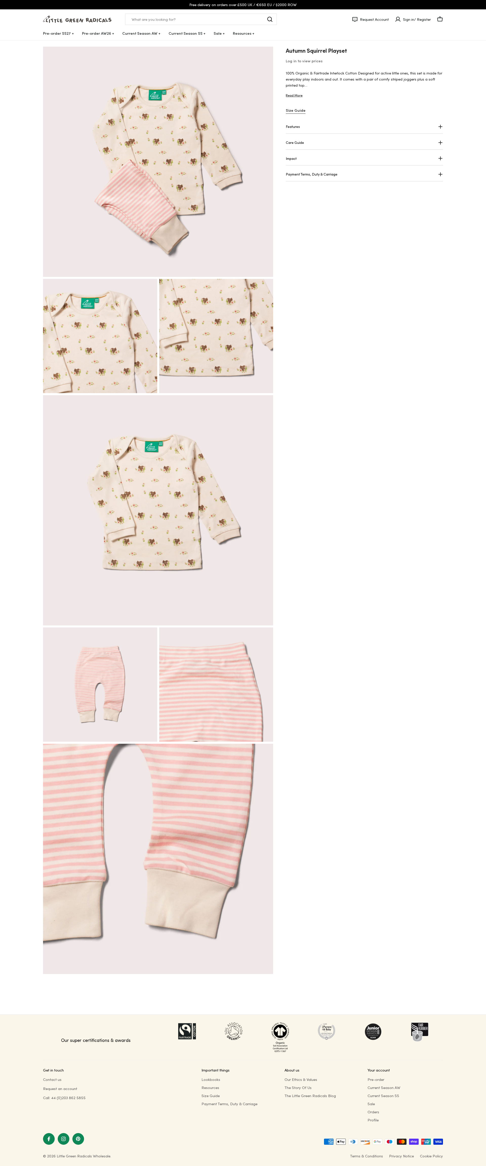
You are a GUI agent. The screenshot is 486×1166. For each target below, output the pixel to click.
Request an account (60, 1088)
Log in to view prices (304, 60)
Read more (294, 95)
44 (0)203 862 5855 (68, 1097)
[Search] (270, 19)
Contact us (52, 1079)
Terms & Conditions (366, 1155)
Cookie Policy (431, 1155)
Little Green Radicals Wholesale (83, 1155)
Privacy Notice (401, 1155)
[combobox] (201, 19)
